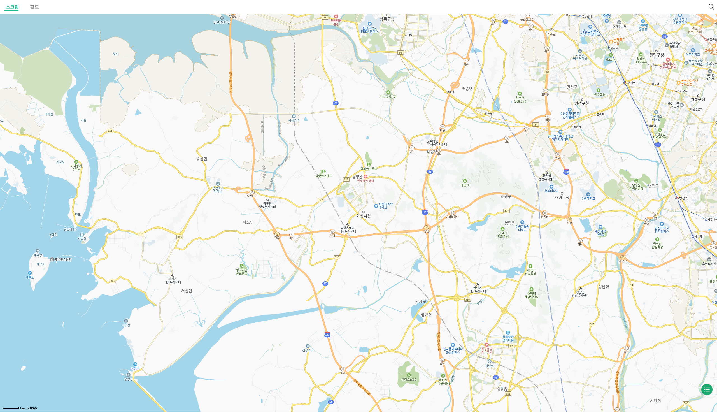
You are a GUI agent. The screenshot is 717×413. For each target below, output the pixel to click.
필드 (34, 6)
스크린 (12, 6)
